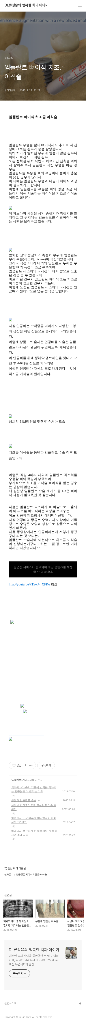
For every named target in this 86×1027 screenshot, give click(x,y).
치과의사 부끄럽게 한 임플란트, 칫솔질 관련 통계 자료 (34, 833)
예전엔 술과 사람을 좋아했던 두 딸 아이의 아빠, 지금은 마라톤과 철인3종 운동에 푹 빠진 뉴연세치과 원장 (34, 960)
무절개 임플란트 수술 (23, 800)
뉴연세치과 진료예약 (16, 1011)
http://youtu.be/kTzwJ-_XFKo (29, 584)
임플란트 (16, 779)
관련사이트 (10, 1003)
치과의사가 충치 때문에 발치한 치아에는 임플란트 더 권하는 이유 (33, 789)
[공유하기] (25, 765)
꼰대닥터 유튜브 (13, 1018)
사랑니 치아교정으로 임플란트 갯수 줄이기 (33, 807)
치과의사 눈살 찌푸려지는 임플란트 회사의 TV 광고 (33, 820)
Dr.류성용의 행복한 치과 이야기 (26, 5)
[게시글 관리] (31, 765)
